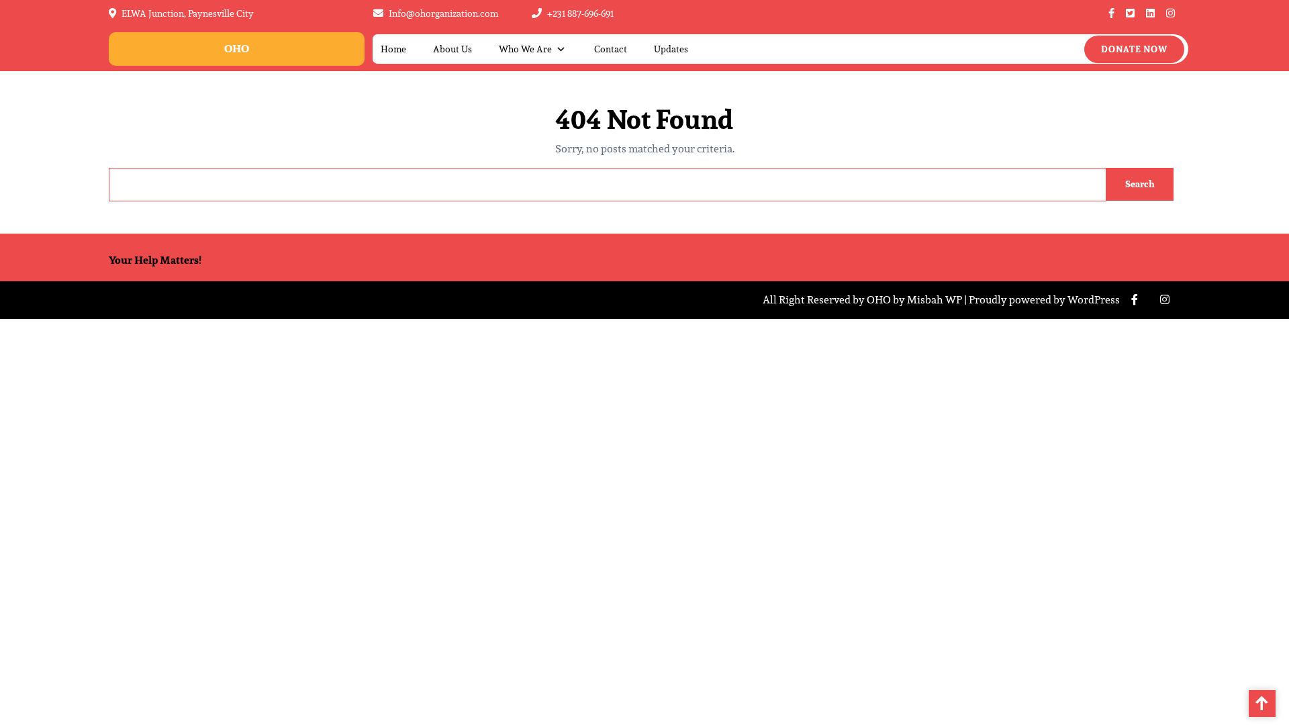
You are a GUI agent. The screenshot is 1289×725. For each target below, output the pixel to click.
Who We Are (525, 49)
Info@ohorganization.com (443, 13)
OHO (236, 48)
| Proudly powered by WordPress (1042, 299)
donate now (1134, 49)
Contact (610, 49)
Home (393, 49)
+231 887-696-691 (580, 13)
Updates (671, 49)
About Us (452, 49)
